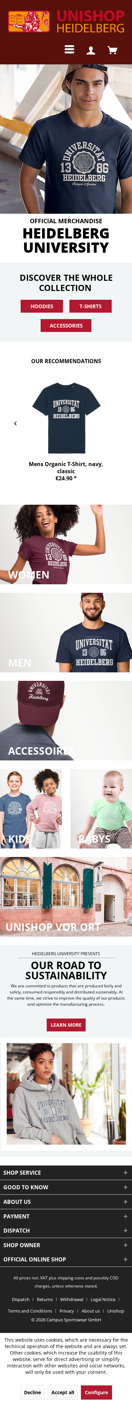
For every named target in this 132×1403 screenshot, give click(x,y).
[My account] (90, 51)
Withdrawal (71, 1299)
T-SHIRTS (91, 306)
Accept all (62, 1392)
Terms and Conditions (30, 1311)
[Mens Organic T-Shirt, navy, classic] (66, 418)
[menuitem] (64, 51)
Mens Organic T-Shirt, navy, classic (66, 467)
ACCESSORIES (66, 325)
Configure (96, 1392)
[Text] (28, 575)
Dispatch (20, 1299)
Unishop (115, 1311)
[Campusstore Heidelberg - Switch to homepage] (66, 22)
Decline (32, 1392)
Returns (45, 1299)
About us (91, 1311)
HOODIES (41, 306)
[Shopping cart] (112, 51)
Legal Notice (103, 1299)
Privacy (67, 1311)
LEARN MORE (66, 1025)
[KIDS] (31, 809)
